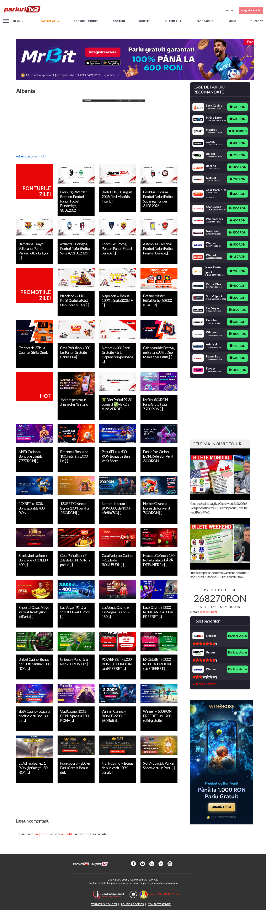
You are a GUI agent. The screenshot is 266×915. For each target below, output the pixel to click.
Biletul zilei (173, 21)
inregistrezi (41, 834)
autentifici (68, 834)
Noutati (144, 21)
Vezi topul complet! (205, 683)
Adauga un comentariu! (31, 156)
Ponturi (119, 21)
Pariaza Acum (237, 635)
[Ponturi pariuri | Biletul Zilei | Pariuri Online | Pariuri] (22, 10)
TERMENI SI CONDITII (104, 904)
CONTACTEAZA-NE (159, 904)
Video (232, 21)
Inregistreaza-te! (250, 10)
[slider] (204, 643)
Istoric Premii (208, 611)
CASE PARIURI (205, 21)
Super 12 (257, 21)
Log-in (229, 10)
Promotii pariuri (86, 21)
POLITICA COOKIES (132, 904)
